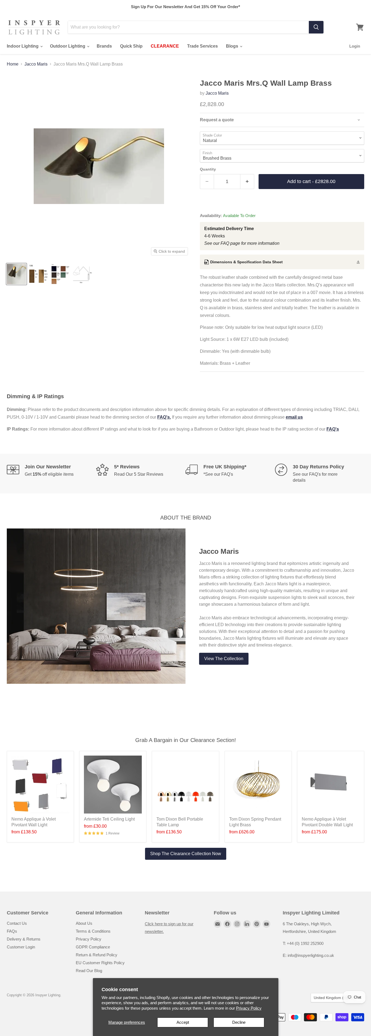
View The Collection (223, 658)
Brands (104, 46)
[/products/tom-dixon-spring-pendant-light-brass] (258, 785)
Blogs (232, 46)
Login (354, 46)
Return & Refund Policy (96, 954)
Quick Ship (131, 46)
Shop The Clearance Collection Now (185, 853)
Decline (239, 1022)
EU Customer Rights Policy (100, 962)
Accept (183, 1022)
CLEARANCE (165, 46)
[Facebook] (227, 924)
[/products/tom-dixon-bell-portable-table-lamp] (185, 785)
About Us (84, 923)
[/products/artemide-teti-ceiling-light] (113, 785)
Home (12, 64)
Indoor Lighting (23, 46)
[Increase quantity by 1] (247, 181)
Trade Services (202, 46)
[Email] (217, 924)
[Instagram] (237, 924)
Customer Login (21, 947)
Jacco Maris (36, 64)
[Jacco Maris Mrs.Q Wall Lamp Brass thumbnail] (16, 274)
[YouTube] (266, 924)
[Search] (316, 27)
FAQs (12, 931)
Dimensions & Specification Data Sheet (246, 262)
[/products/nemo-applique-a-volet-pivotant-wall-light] (40, 785)
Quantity (208, 169)
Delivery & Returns (23, 939)
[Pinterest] (256, 924)
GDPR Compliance (93, 947)
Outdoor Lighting (68, 46)
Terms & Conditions (93, 931)
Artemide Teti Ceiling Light (109, 819)
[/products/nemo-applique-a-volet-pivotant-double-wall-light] (331, 785)
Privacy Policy (249, 1008)
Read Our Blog (89, 970)
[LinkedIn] (247, 924)
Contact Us (17, 923)
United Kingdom (335, 997)
